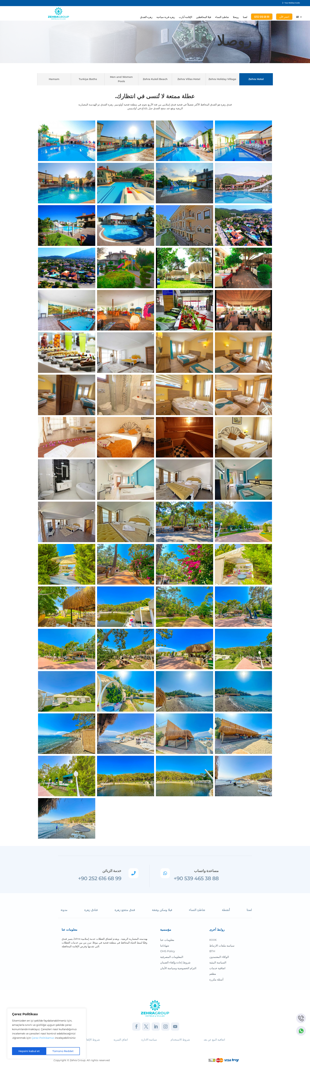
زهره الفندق (146, 17)
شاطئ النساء (222, 17)
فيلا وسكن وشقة (162, 910)
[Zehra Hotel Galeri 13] (184, 183)
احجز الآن (284, 16)
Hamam (54, 79)
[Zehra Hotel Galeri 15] (243, 225)
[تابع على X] (146, 1026)
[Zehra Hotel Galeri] (125, 352)
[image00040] (66, 648)
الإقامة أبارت (185, 17)
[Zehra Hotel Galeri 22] (243, 394)
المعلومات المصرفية (171, 957)
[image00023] (66, 775)
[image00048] (243, 521)
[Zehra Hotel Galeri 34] (125, 225)
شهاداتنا (164, 945)
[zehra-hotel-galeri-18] (243, 352)
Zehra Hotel (256, 79)
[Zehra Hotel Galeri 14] (125, 183)
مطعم (212, 973)
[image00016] (243, 775)
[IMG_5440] (243, 479)
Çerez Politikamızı (43, 1037)
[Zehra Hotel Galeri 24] (184, 225)
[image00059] (66, 606)
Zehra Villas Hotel (188, 79)
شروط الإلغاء (92, 1039)
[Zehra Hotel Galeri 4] (184, 267)
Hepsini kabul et (29, 1051)
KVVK (213, 940)
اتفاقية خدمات (217, 968)
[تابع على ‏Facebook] (136, 1026)
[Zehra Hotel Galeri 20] (125, 394)
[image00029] (66, 733)
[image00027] (125, 733)
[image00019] (125, 775)
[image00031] (243, 691)
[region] (46, 1033)
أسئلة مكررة (216, 979)
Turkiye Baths (88, 79)
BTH (212, 951)
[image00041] (243, 606)
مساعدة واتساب (206, 870)
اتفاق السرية (121, 1039)
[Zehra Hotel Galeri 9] (125, 140)
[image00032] (184, 691)
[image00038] (66, 691)
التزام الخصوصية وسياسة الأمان (178, 968)
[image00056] (125, 648)
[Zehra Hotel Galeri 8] (66, 140)
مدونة (64, 910)
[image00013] (66, 818)
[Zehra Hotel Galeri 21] (184, 394)
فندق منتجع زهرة (125, 910)
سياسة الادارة (149, 1039)
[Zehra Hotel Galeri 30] (184, 437)
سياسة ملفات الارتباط (221, 945)
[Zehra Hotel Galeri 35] (66, 479)
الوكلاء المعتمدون (219, 957)
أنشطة (226, 910)
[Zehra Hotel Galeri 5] (184, 310)
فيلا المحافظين (203, 17)
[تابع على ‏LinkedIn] (156, 1026)
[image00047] (66, 564)
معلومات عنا (167, 940)
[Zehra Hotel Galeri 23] (66, 352)
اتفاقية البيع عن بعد (214, 1039)
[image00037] (125, 691)
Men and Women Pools (121, 79)
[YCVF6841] (66, 521)
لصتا (245, 17)
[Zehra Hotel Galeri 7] (243, 310)
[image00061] (125, 564)
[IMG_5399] (125, 479)
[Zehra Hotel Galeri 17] (184, 352)
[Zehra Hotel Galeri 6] (243, 267)
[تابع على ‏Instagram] (165, 1026)
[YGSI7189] (125, 521)
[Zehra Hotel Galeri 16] (66, 267)
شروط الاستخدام (180, 1039)
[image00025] (243, 733)
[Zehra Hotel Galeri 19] (66, 394)
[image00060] (184, 564)
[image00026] (184, 733)
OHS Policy (167, 951)
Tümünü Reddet (63, 1051)
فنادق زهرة (91, 910)
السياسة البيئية (217, 962)
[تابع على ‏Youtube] (175, 1026)
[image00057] (184, 606)
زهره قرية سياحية (165, 17)
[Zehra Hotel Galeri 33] (66, 225)
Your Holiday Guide (292, 3)
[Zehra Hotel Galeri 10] (243, 140)
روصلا (236, 17)
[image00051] (184, 648)
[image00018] (184, 775)
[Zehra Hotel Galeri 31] (243, 437)
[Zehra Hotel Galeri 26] (66, 437)
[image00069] (184, 521)
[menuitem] (299, 18)
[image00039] (243, 648)
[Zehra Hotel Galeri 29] (243, 183)
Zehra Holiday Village (222, 79)
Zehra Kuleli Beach (155, 79)
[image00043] (125, 606)
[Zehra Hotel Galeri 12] (66, 183)
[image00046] (243, 564)
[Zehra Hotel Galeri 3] (125, 267)
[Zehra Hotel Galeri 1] (66, 310)
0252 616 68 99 (261, 16)
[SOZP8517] (184, 479)
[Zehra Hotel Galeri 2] (125, 310)
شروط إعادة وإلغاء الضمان (175, 962)
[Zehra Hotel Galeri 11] (184, 140)
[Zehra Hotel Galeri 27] (125, 437)
